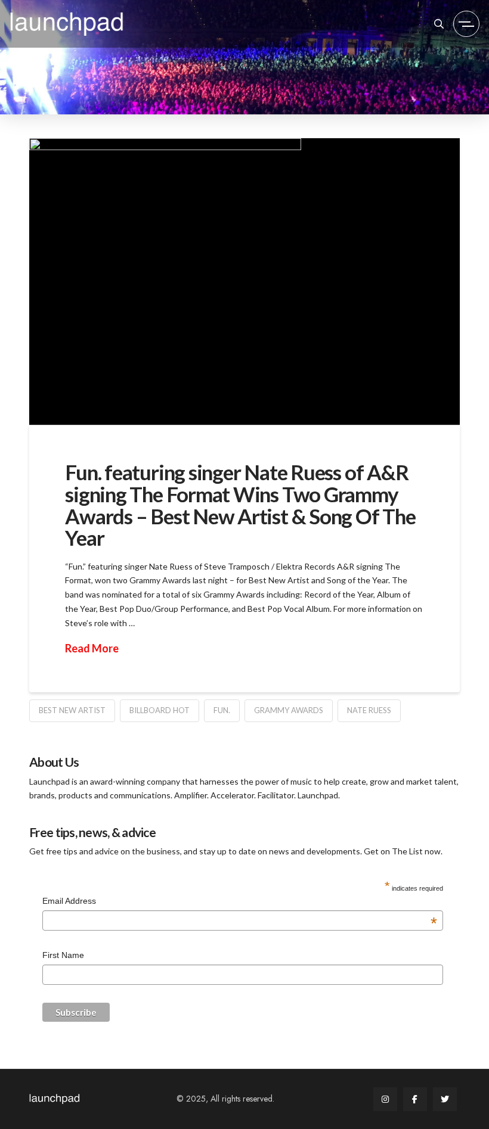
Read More (92, 648)
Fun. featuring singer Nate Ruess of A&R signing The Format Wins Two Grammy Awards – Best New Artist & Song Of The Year (240, 504)
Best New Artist (72, 710)
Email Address (239, 902)
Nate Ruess (369, 710)
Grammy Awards (288, 710)
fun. (221, 710)
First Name (63, 955)
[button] (439, 24)
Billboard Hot (159, 710)
